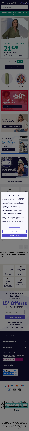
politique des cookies (9, 222)
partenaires (21, 198)
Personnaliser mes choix (14, 227)
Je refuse (14, 231)
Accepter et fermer (14, 235)
